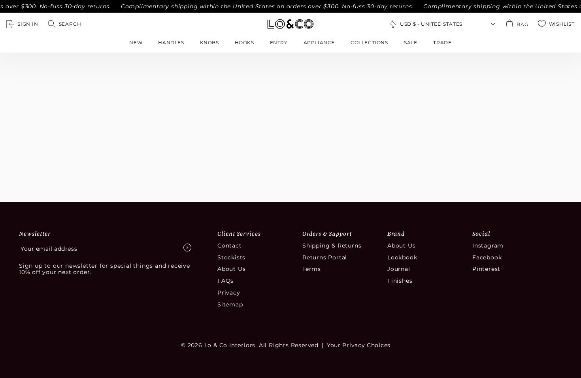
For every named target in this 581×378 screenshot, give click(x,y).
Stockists (231, 257)
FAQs (225, 280)
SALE (410, 42)
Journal (398, 268)
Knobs (209, 42)
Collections (369, 42)
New (135, 42)
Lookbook (402, 257)
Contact (229, 245)
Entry (279, 42)
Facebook (487, 257)
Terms (311, 268)
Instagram (488, 245)
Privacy (228, 292)
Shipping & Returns (331, 245)
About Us (231, 268)
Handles (171, 42)
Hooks (244, 42)
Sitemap (230, 304)
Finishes (399, 280)
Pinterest (486, 268)
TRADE (442, 42)
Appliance (319, 42)
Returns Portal (324, 257)
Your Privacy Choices (358, 345)
